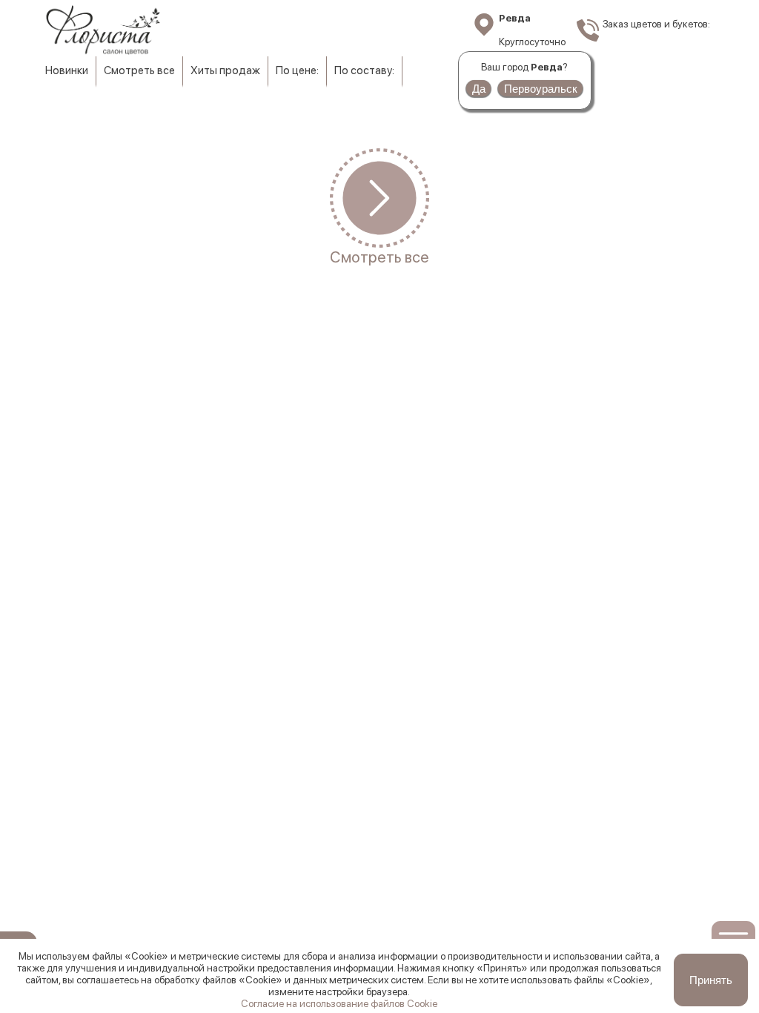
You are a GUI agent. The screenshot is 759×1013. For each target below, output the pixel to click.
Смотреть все (139, 70)
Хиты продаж (225, 70)
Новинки (66, 70)
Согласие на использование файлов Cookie (339, 1003)
